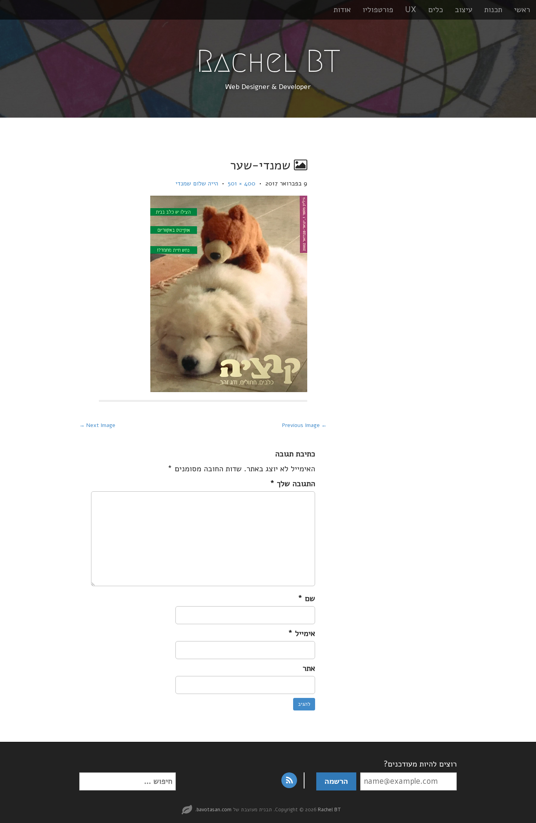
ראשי (522, 9)
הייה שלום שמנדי (196, 183)
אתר (309, 668)
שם (306, 598)
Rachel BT (268, 61)
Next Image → (97, 425)
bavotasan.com (214, 809)
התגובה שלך (292, 483)
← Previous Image (304, 425)
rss (289, 780)
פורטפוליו (378, 9)
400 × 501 (241, 183)
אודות (342, 9)
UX (410, 9)
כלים (435, 9)
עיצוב (463, 9)
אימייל (301, 633)
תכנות (493, 9)
